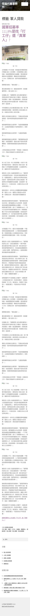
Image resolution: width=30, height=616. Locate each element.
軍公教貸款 (21, 531)
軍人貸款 (14, 531)
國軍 (9, 529)
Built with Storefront (8, 606)
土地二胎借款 (7, 555)
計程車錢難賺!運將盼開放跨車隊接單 (13, 576)
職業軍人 (23, 529)
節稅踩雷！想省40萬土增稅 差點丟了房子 (14, 587)
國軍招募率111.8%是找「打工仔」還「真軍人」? (14, 33)
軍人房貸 (9, 531)
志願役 (18, 529)
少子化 (13, 529)
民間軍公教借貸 (9, 527)
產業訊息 (6, 563)
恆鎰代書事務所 (9, 5)
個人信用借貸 (7, 552)
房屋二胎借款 (7, 558)
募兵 (6, 529)
